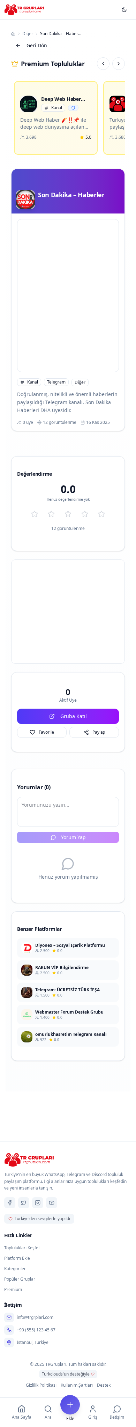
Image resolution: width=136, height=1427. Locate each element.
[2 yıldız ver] (51, 514)
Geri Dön (37, 45)
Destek (104, 1385)
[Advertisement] (68, 295)
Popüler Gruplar (19, 1279)
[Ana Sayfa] (13, 34)
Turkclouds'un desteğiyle (66, 1374)
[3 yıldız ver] (68, 514)
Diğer (27, 34)
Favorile (46, 732)
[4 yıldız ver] (84, 514)
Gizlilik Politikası (41, 1385)
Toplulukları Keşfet (22, 1248)
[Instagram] (37, 1202)
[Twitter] (23, 1202)
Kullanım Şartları (77, 1385)
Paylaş (98, 732)
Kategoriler (15, 1269)
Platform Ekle (17, 1258)
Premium (13, 1289)
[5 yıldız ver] (101, 514)
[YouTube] (51, 1202)
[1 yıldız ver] (34, 514)
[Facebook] (9, 1202)
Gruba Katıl (73, 716)
